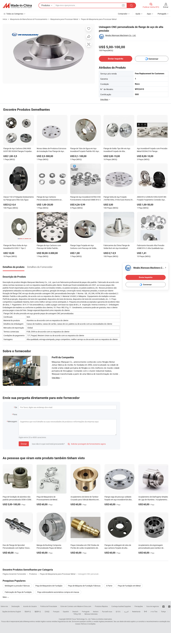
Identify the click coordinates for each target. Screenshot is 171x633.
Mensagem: (12, 421)
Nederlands (136, 611)
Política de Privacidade (48, 606)
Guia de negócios (152, 606)
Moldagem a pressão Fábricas (17, 585)
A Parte (109, 585)
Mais (5, 597)
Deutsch (75, 611)
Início (5, 19)
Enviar (24, 443)
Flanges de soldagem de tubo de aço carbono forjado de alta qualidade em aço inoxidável (117, 548)
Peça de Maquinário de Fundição (48, 585)
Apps (149, 13)
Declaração (15, 606)
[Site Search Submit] (131, 5)
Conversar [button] (153, 59)
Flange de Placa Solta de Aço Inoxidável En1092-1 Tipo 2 (15, 246)
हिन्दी (145, 611)
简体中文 (28, 611)
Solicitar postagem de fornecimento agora (87, 444)
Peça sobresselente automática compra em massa (58, 592)
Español (66, 611)
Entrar (165, 7)
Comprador (122, 13)
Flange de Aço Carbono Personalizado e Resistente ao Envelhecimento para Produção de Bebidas (51, 198)
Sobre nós (4, 606)
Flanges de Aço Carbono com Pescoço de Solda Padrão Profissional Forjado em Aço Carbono (49, 247)
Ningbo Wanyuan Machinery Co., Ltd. (120, 35)
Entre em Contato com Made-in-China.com (76, 606)
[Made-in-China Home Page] (17, 5)
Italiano (95, 611)
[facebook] (163, 606)
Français (56, 611)
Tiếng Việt (77, 614)
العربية (126, 611)
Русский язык (107, 611)
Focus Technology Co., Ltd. (81, 619)
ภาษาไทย (154, 611)
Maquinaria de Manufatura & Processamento (28, 19)
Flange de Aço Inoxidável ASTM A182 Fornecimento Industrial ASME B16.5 (85, 198)
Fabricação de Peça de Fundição (18, 592)
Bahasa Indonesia (91, 614)
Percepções (139, 606)
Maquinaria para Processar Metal (64, 19)
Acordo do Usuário (30, 606)
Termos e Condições (88, 624)
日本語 (47, 611)
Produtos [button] (45, 5)
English (18, 611)
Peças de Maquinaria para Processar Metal (98, 19)
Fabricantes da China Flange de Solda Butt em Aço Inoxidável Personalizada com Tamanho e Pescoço (117, 247)
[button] (123, 5)
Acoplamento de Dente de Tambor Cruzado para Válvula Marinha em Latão (85, 499)
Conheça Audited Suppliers (121, 606)
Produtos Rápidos (101, 606)
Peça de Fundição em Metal (129, 585)
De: (16, 407)
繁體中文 (38, 611)
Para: (15, 414)
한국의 (118, 611)
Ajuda (137, 13)
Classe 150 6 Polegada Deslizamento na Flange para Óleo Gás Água (18, 198)
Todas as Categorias (14, 13)
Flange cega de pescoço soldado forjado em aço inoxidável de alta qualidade (118, 499)
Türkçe (163, 611)
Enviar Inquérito (115, 58)
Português (85, 611)
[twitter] (169, 606)
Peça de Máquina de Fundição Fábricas (84, 585)
